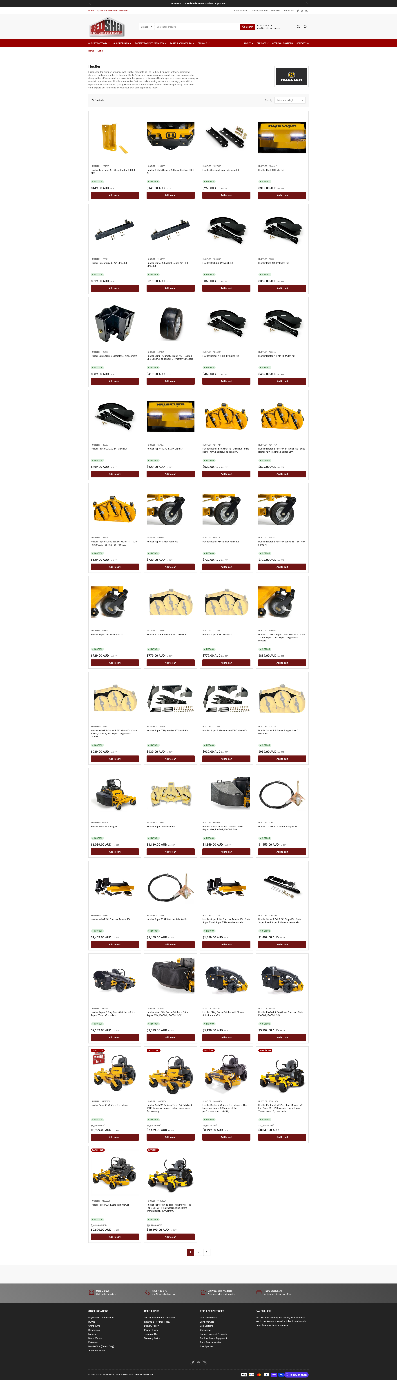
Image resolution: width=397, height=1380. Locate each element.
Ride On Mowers (208, 1317)
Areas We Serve (96, 1350)
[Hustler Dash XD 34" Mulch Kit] (226, 230)
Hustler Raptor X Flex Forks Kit (162, 541)
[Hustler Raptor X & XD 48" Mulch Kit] (282, 323)
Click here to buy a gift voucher (221, 1294)
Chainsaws (205, 1330)
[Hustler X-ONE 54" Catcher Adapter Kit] (282, 794)
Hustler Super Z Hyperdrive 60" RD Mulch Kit (225, 730)
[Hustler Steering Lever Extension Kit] (226, 138)
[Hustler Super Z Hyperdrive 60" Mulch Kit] (170, 698)
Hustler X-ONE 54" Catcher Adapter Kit (277, 826)
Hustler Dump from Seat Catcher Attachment (114, 356)
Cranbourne (94, 1325)
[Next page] (206, 1252)
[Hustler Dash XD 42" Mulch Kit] (282, 230)
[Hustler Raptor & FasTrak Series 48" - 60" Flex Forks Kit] (282, 509)
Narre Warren (95, 1338)
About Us (275, 10)
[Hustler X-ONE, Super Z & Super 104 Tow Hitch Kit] (170, 138)
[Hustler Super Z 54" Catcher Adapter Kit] (170, 887)
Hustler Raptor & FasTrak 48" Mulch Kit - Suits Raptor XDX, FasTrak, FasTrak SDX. (226, 450)
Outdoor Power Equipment (213, 1338)
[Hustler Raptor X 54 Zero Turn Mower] (115, 1172)
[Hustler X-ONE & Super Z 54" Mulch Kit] (170, 602)
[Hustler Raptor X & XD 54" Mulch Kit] (115, 416)
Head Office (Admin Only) (101, 1346)
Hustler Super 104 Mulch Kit (161, 826)
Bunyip (91, 1321)
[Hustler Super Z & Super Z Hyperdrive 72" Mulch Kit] (282, 698)
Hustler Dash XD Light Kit (271, 170)
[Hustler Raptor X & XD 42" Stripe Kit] (115, 230)
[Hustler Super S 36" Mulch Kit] (226, 602)
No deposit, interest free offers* (278, 1294)
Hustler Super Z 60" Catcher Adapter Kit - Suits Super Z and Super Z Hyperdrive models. (226, 921)
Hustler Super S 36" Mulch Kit (217, 634)
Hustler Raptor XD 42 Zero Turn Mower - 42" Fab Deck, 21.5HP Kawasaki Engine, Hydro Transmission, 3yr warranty (280, 1108)
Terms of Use (151, 1334)
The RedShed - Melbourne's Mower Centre (114, 1374)
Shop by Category (97, 43)
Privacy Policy (151, 1330)
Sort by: (269, 100)
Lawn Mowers (207, 1321)
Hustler (100, 51)
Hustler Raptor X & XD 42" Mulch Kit (221, 356)
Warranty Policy (152, 1338)
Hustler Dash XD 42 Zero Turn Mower (110, 1105)
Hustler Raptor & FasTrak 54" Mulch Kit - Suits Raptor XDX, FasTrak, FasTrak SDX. (281, 450)
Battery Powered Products (149, 43)
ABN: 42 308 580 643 (144, 1374)
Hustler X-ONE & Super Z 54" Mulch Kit (166, 634)
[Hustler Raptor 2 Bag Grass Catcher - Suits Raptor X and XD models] (115, 980)
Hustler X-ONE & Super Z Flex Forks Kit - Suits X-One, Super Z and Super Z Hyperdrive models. (281, 637)
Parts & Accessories (181, 43)
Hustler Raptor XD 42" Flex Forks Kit (221, 541)
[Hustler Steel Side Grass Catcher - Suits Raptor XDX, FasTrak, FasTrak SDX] (226, 794)
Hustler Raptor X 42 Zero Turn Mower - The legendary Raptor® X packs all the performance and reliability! (225, 1108)
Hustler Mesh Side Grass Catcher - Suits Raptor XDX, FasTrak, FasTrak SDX (167, 1014)
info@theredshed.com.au (268, 28)
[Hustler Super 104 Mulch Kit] (170, 794)
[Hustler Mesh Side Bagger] (115, 794)
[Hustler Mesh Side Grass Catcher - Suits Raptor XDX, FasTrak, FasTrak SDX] (170, 980)
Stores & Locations (282, 43)
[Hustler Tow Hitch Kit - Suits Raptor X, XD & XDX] (115, 138)
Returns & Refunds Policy (157, 1321)
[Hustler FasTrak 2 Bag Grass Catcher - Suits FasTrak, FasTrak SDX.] (282, 980)
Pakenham (93, 1342)
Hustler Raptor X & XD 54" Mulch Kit (109, 448)
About (247, 43)
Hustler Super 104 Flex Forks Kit (107, 634)
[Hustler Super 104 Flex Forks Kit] (115, 602)
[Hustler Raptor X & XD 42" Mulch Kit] (226, 323)
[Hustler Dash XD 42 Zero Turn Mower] (115, 1073)
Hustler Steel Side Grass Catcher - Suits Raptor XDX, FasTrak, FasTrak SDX (223, 828)
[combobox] (204, 26)
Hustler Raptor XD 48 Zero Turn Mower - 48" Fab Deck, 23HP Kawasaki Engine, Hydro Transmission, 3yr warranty (169, 1207)
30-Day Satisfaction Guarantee (160, 1317)
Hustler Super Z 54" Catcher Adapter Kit (167, 919)
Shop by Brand (121, 43)
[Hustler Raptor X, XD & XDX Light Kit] (170, 416)
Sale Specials (207, 1346)
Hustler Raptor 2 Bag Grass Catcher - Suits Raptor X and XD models (113, 1014)
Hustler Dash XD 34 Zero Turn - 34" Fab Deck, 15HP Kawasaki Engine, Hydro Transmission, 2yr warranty (170, 1108)
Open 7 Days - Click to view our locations (108, 10)
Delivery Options (260, 10)
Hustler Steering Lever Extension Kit (221, 170)
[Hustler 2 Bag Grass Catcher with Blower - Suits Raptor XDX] (226, 980)
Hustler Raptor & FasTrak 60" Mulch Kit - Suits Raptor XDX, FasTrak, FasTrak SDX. (114, 543)
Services (261, 43)
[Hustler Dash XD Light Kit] (282, 138)
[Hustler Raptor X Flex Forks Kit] (170, 509)
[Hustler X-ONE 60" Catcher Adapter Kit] (115, 887)
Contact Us (288, 10)
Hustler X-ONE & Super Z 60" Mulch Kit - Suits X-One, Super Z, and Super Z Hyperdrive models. (114, 733)
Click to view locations (106, 1294)
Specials (202, 43)
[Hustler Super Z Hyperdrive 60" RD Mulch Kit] (226, 698)
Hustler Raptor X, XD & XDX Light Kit (165, 448)
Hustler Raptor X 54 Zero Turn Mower (110, 1204)
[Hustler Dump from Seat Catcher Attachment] (115, 323)
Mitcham (92, 1334)
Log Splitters (206, 1325)
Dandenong (94, 1330)
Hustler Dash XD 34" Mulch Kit (218, 263)
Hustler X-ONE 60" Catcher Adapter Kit (110, 919)
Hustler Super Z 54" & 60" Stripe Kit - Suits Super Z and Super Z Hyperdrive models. (279, 921)
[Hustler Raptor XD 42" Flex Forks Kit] (226, 509)
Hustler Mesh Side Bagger (104, 826)
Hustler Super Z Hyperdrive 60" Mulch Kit (167, 730)
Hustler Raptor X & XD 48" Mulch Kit (276, 356)
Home (91, 51)
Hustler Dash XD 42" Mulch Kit (273, 263)
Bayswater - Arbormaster (101, 1317)
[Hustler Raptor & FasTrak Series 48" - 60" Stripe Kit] (170, 230)
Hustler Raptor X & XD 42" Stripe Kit (109, 263)
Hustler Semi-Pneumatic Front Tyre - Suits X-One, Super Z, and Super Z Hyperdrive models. (170, 357)
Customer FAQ (241, 10)
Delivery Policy (151, 1325)
